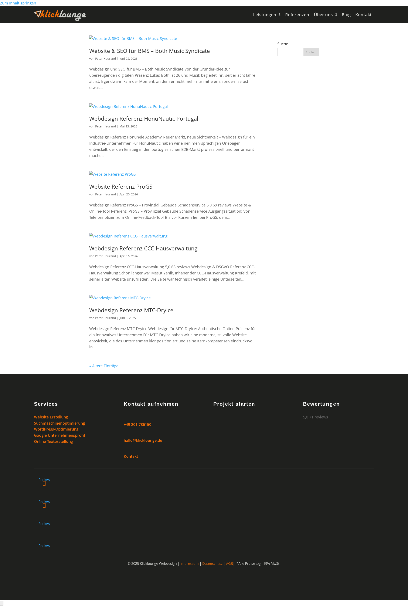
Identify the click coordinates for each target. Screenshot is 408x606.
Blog (346, 15)
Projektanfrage (237, 419)
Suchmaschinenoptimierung (59, 423)
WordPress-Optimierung (56, 429)
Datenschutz (212, 563)
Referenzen (297, 15)
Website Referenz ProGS (120, 186)
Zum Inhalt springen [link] (18, 3)
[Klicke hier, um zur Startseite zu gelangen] (60, 19)
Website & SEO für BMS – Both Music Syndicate (149, 51)
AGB (229, 563)
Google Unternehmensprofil (59, 435)
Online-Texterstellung (53, 441)
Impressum (189, 563)
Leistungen (264, 15)
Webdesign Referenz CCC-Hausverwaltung (143, 248)
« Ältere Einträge (103, 365)
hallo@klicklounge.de (143, 440)
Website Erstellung (51, 417)
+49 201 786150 (137, 424)
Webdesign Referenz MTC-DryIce (131, 310)
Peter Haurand (105, 59)
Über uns (323, 15)
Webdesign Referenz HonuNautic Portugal (143, 118)
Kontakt (363, 15)
